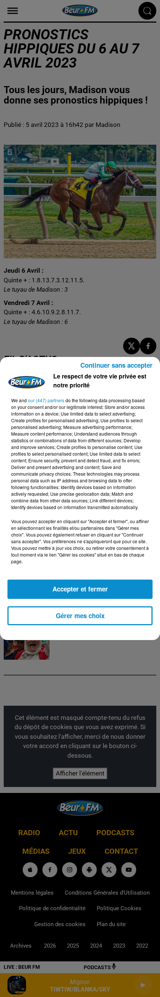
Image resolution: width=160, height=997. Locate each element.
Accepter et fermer (80, 588)
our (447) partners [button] (46, 400)
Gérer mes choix (80, 615)
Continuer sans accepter (116, 365)
